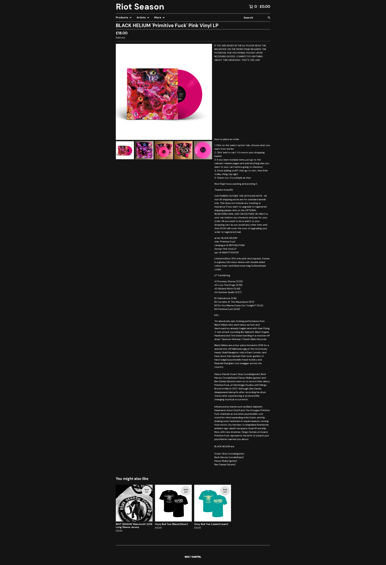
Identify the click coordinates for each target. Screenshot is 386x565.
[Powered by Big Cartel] (193, 557)
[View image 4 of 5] (183, 150)
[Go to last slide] (120, 91)
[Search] (269, 17)
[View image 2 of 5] (144, 150)
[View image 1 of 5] (125, 150)
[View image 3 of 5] (164, 150)
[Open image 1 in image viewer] (164, 92)
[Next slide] (207, 91)
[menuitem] (124, 17)
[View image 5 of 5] (203, 150)
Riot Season (140, 6)
